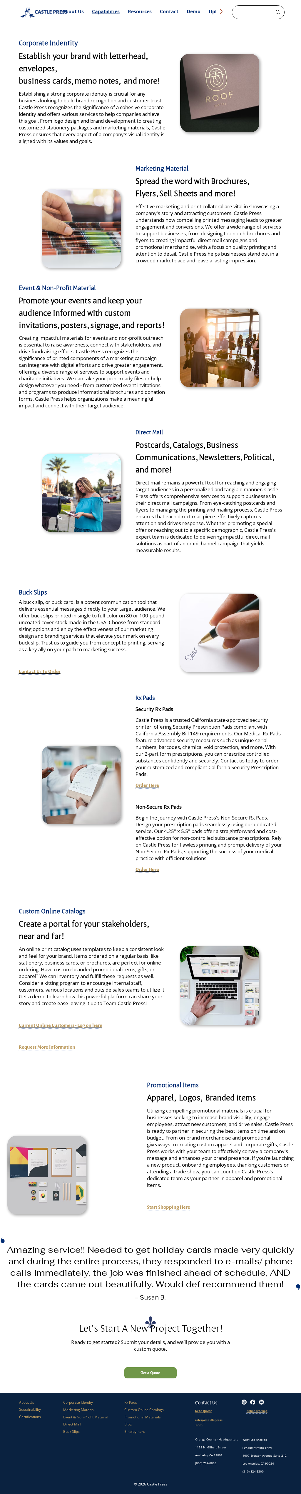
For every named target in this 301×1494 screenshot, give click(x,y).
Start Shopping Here (168, 1207)
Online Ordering (257, 1411)
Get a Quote (203, 1411)
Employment (134, 1431)
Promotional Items (173, 1084)
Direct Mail (149, 432)
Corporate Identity (78, 1402)
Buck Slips (71, 1431)
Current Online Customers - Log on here (60, 1025)
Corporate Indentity (48, 43)
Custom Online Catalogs (144, 1409)
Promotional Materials (142, 1417)
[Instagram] (244, 1402)
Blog (128, 1424)
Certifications (30, 1416)
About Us (26, 1402)
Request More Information (47, 1047)
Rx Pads (130, 1402)
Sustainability (30, 1409)
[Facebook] (252, 1402)
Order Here (147, 785)
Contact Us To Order (40, 671)
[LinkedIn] (261, 1402)
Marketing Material (162, 168)
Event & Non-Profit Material (57, 287)
